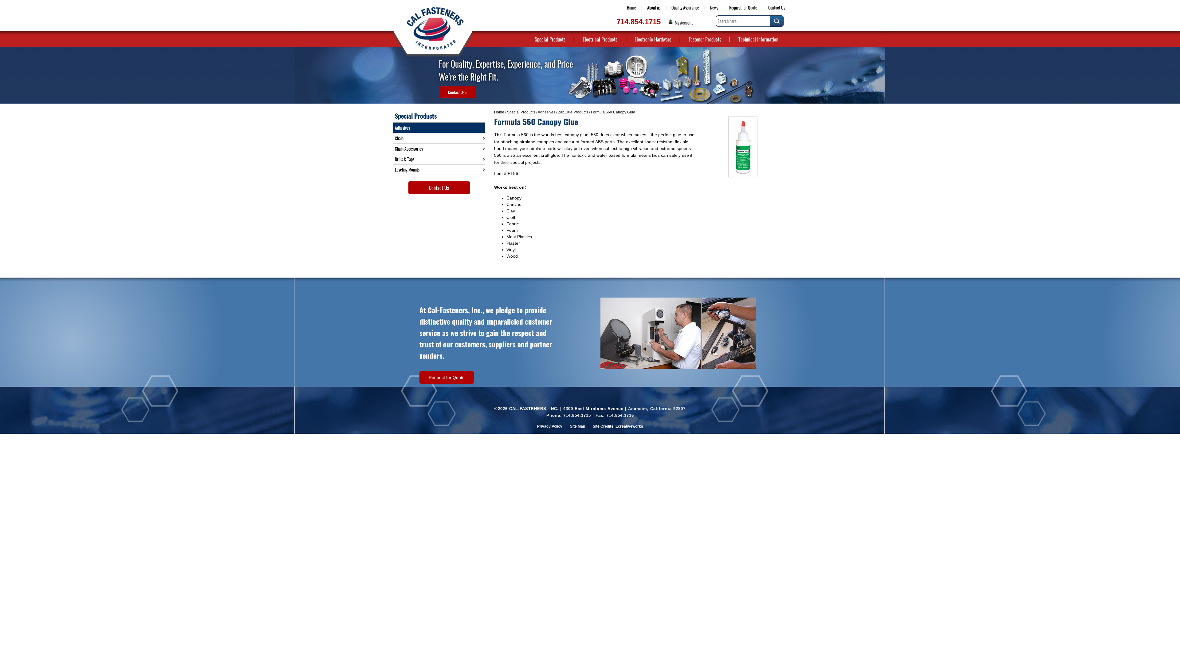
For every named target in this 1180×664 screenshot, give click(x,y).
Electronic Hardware (653, 39)
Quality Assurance (685, 7)
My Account (684, 23)
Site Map (577, 426)
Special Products (550, 39)
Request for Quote (743, 7)
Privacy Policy (549, 426)
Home (631, 7)
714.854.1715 (638, 22)
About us (653, 7)
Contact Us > (457, 92)
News (714, 7)
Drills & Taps (404, 159)
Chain (399, 138)
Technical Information (758, 39)
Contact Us (776, 7)
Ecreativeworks (629, 426)
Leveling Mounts (407, 169)
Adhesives (546, 112)
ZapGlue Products (573, 112)
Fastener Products (705, 39)
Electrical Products (600, 39)
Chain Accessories (409, 148)
